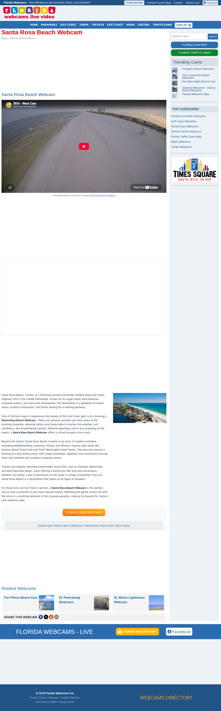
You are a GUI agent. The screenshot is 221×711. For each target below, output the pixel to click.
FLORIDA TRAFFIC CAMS (194, 52)
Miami (130, 24)
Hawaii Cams (91, 525)
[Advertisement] (163, 13)
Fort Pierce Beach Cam (20, 597)
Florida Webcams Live (60, 693)
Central (144, 24)
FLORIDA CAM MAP (194, 44)
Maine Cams (77, 525)
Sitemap (53, 697)
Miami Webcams (181, 141)
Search (213, 36)
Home (34, 24)
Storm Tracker (122, 525)
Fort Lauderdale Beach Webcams (196, 76)
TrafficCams (162, 24)
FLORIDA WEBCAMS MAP (84, 512)
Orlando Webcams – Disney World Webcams (198, 89)
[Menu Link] (46, 602)
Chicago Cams (45, 525)
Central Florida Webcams (186, 131)
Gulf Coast (68, 24)
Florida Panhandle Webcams (188, 116)
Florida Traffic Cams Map (186, 136)
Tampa (84, 24)
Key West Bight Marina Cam (199, 81)
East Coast (115, 24)
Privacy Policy (38, 697)
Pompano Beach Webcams (198, 68)
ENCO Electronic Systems (102, 195)
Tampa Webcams (181, 146)
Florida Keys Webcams (184, 126)
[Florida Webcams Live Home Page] (29, 13)
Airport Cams (107, 525)
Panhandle (49, 24)
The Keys (98, 24)
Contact (178, 2)
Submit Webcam (70, 697)
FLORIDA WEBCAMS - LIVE (54, 631)
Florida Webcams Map (195, 94)
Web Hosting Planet (62, 701)
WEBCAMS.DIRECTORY (166, 698)
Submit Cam (193, 2)
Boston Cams (62, 525)
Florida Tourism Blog (159, 2)
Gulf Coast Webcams (183, 121)
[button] (137, 631)
